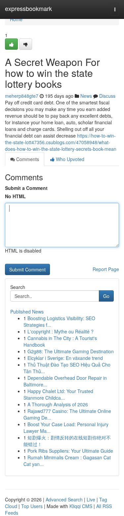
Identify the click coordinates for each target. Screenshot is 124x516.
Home (16, 19)
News (86, 95)
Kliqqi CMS (80, 506)
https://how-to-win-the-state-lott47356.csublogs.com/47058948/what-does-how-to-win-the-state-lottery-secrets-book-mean (60, 142)
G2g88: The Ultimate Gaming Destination (70, 351)
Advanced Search (64, 499)
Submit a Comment (26, 188)
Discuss (107, 95)
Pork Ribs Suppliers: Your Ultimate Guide (70, 450)
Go (106, 296)
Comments (27, 159)
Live (91, 499)
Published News (27, 311)
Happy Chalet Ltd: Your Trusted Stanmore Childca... (58, 394)
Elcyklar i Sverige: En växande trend (65, 358)
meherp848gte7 (21, 95)
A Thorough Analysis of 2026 (57, 404)
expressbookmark (28, 8)
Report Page (106, 269)
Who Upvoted (69, 159)
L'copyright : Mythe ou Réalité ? (60, 331)
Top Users (32, 506)
